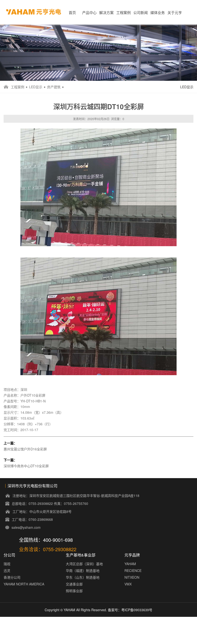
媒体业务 (157, 12)
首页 (72, 12)
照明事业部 (74, 590)
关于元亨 (174, 12)
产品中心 (89, 12)
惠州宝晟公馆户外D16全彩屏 (25, 449)
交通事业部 (74, 584)
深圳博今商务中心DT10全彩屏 (26, 465)
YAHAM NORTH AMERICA (24, 584)
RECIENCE (133, 570)
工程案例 (123, 12)
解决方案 (106, 12)
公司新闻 (140, 12)
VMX (128, 584)
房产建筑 (54, 86)
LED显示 (35, 86)
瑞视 (7, 563)
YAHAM (130, 563)
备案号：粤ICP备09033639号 (130, 609)
